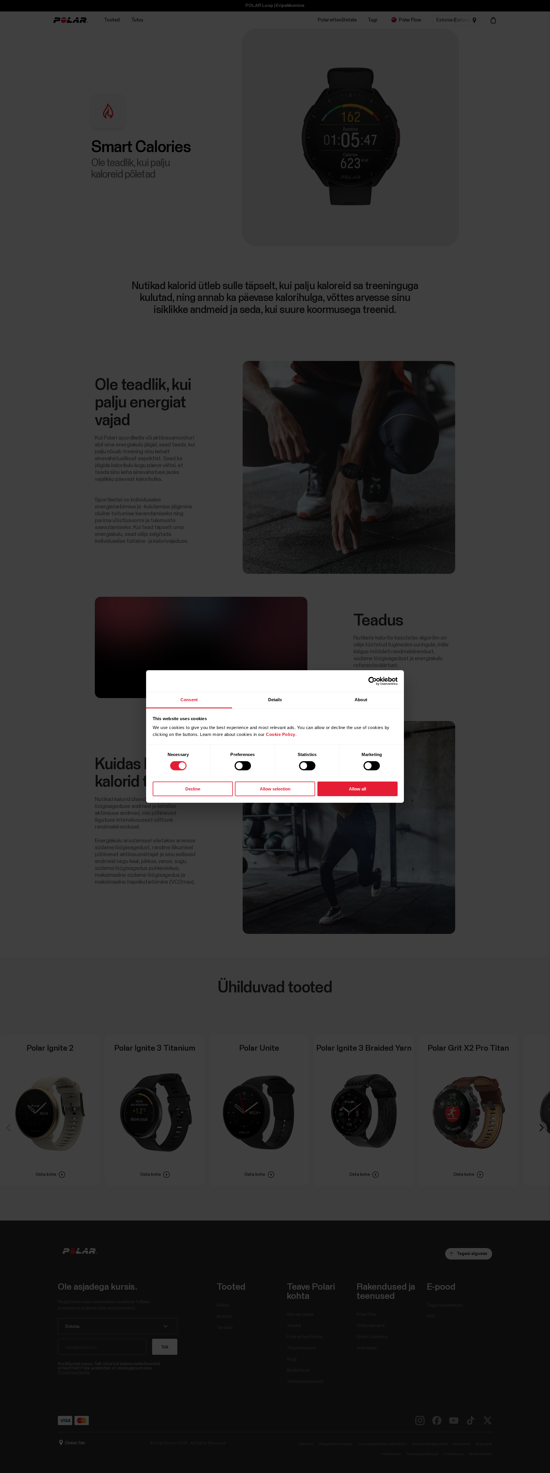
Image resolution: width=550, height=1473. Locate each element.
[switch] (243, 765)
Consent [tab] (189, 699)
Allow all (357, 788)
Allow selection (275, 788)
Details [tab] (275, 699)
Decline (192, 788)
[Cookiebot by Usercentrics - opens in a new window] (372, 681)
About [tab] (361, 699)
